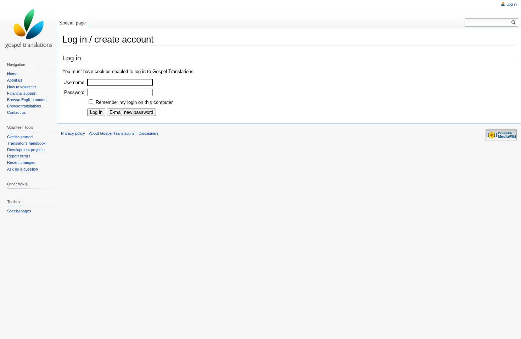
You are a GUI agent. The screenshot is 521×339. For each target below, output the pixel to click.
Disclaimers (149, 133)
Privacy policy (73, 133)
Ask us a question (22, 169)
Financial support (22, 93)
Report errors (18, 156)
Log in (511, 4)
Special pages (19, 211)
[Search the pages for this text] (514, 22)
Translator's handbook (26, 143)
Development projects (26, 150)
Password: (75, 92)
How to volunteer (21, 87)
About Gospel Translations (112, 133)
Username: (74, 82)
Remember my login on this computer (134, 102)
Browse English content (27, 100)
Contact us (16, 112)
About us (14, 80)
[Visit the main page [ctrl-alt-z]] (28, 28)
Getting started (20, 137)
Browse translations (24, 106)
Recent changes (21, 162)
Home (12, 74)
